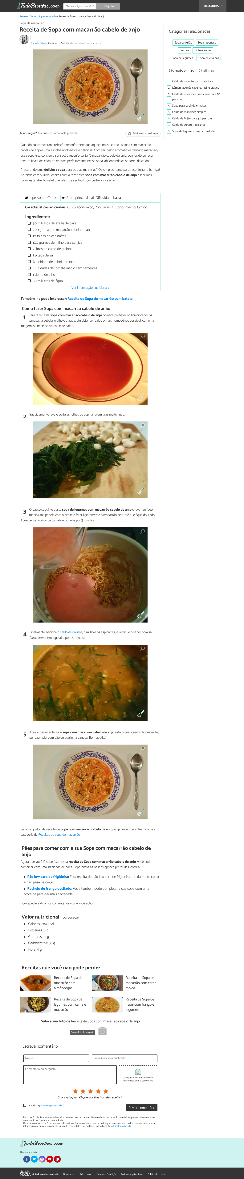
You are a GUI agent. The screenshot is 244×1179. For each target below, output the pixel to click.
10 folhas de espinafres (49, 236)
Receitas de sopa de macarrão (59, 835)
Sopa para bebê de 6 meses (189, 105)
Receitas (24, 17)
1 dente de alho (43, 275)
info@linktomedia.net (119, 1126)
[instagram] (42, 1159)
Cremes (184, 50)
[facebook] (26, 1159)
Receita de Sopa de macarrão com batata (100, 299)
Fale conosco (86, 1174)
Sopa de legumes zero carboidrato (193, 131)
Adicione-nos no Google (145, 133)
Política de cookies (157, 1174)
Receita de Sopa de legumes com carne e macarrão (70, 1004)
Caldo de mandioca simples (189, 112)
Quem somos (69, 1174)
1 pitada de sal (43, 255)
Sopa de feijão (183, 42)
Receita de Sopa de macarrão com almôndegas (68, 983)
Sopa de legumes (182, 58)
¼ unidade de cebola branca (53, 262)
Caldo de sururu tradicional (188, 124)
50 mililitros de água (47, 281)
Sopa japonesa (207, 42)
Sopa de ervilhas (208, 58)
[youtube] (49, 1159)
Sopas (33, 17)
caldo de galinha (71, 632)
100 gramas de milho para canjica (57, 243)
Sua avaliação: (67, 1098)
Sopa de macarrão (48, 17)
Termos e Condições (107, 1174)
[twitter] (34, 1159)
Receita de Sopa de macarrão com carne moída (141, 983)
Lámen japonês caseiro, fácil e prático (195, 87)
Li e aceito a (44, 1105)
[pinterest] (57, 1159)
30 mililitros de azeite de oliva (54, 223)
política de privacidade (50, 1106)
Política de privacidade (132, 1174)
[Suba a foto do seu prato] (102, 1031)
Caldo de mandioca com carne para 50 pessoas (196, 97)
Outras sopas (202, 50)
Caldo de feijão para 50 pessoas (192, 118)
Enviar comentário (141, 1108)
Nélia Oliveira (41, 43)
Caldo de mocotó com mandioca (192, 81)
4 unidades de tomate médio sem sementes (64, 268)
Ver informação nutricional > (90, 288)
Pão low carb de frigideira (47, 877)
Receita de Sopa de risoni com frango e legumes (140, 1004)
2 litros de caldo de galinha (52, 249)
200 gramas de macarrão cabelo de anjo (62, 230)
